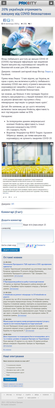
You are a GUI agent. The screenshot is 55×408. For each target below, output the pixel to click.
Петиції (18, 395)
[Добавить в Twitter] (8, 20)
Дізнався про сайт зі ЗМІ (15, 370)
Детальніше (18, 276)
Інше (8, 375)
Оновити (41, 245)
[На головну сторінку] (27, 4)
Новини (46, 395)
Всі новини (7, 350)
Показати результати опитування (13, 384)
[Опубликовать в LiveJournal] (12, 20)
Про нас (9, 395)
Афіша (37, 395)
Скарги (28, 395)
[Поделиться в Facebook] (4, 20)
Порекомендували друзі (15, 372)
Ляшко (48, 71)
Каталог (20, 398)
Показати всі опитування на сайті (13, 386)
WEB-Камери (32, 398)
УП (12, 204)
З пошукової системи (13, 368)
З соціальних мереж (13, 365)
